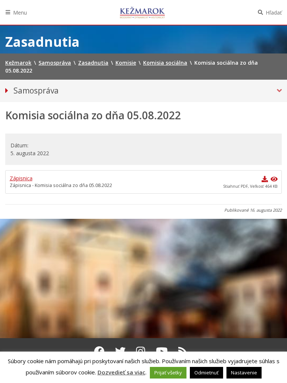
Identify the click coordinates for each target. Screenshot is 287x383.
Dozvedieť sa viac (121, 372)
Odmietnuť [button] (206, 372)
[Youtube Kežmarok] (162, 351)
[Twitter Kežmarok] (120, 351)
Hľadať (274, 12)
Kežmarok (142, 12)
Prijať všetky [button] (168, 372)
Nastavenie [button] (244, 372)
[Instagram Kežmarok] (140, 351)
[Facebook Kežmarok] (99, 351)
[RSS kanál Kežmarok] (183, 351)
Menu (20, 12)
